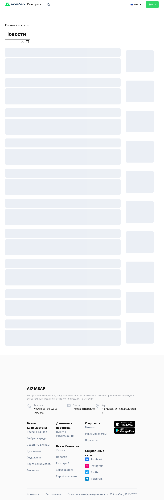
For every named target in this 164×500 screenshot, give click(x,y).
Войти (152, 4)
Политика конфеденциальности (88, 494)
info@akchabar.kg (84, 408)
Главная (10, 25)
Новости (23, 25)
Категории (33, 4)
